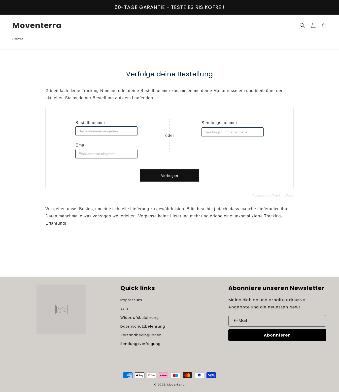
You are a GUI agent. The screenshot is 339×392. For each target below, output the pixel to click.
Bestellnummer (90, 123)
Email (81, 145)
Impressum (131, 299)
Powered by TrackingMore (273, 195)
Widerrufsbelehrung (139, 317)
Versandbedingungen (141, 335)
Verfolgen (169, 176)
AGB (124, 308)
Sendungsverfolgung (140, 343)
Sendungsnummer (219, 123)
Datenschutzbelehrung (142, 326)
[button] (302, 25)
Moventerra (176, 385)
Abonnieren (277, 335)
